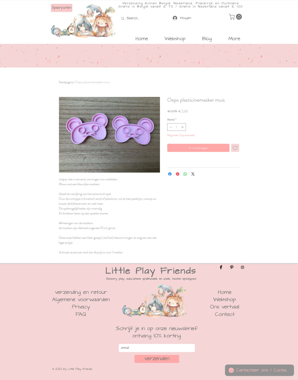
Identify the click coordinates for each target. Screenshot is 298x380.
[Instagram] (242, 267)
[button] (236, 17)
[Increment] (182, 127)
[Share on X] (193, 174)
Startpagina (66, 82)
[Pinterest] (232, 267)
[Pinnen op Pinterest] (177, 174)
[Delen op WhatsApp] (185, 174)
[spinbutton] (176, 127)
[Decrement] (170, 127)
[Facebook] (221, 267)
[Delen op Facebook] (169, 174)
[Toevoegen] (235, 148)
